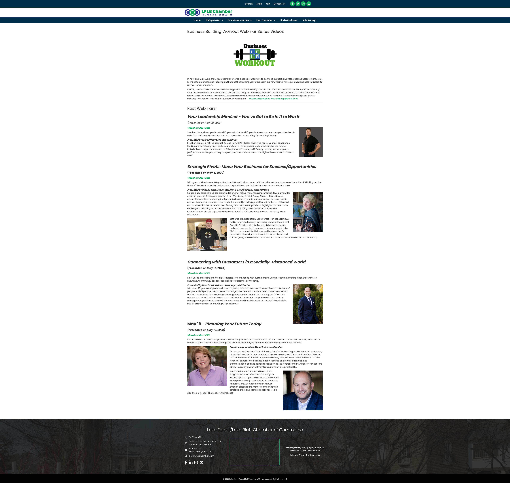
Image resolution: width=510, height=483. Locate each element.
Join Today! (309, 20)
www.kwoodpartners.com (284, 98)
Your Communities (238, 20)
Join (268, 3)
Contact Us (280, 3)
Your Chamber (264, 20)
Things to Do (213, 20)
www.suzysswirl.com (259, 98)
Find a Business (288, 20)
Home (197, 20)
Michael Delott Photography (305, 455)
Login (259, 3)
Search (249, 3)
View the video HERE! (198, 127)
